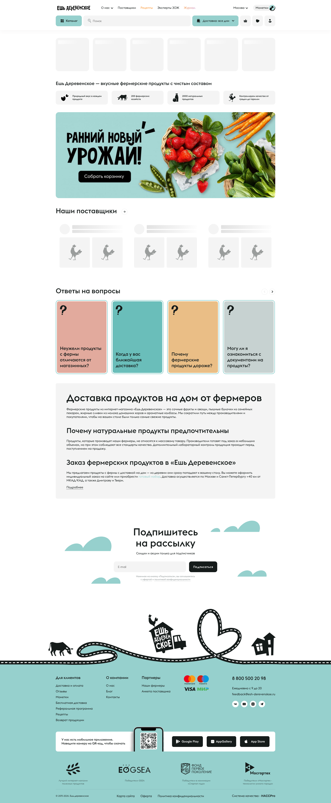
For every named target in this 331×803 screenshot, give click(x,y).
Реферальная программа (74, 708)
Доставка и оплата (69, 685)
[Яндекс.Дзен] (253, 704)
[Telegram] (262, 704)
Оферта (146, 796)
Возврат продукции (70, 720)
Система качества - (253, 796)
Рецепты (62, 714)
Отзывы (61, 691)
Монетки (62, 697)
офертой (147, 579)
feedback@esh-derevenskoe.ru (253, 694)
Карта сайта (126, 796)
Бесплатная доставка (71, 703)
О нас (110, 685)
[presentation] (264, 292)
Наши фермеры (153, 685)
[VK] (235, 704)
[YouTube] (244, 704)
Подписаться (203, 567)
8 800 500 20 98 (249, 678)
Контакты (113, 697)
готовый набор (149, 476)
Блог (109, 691)
